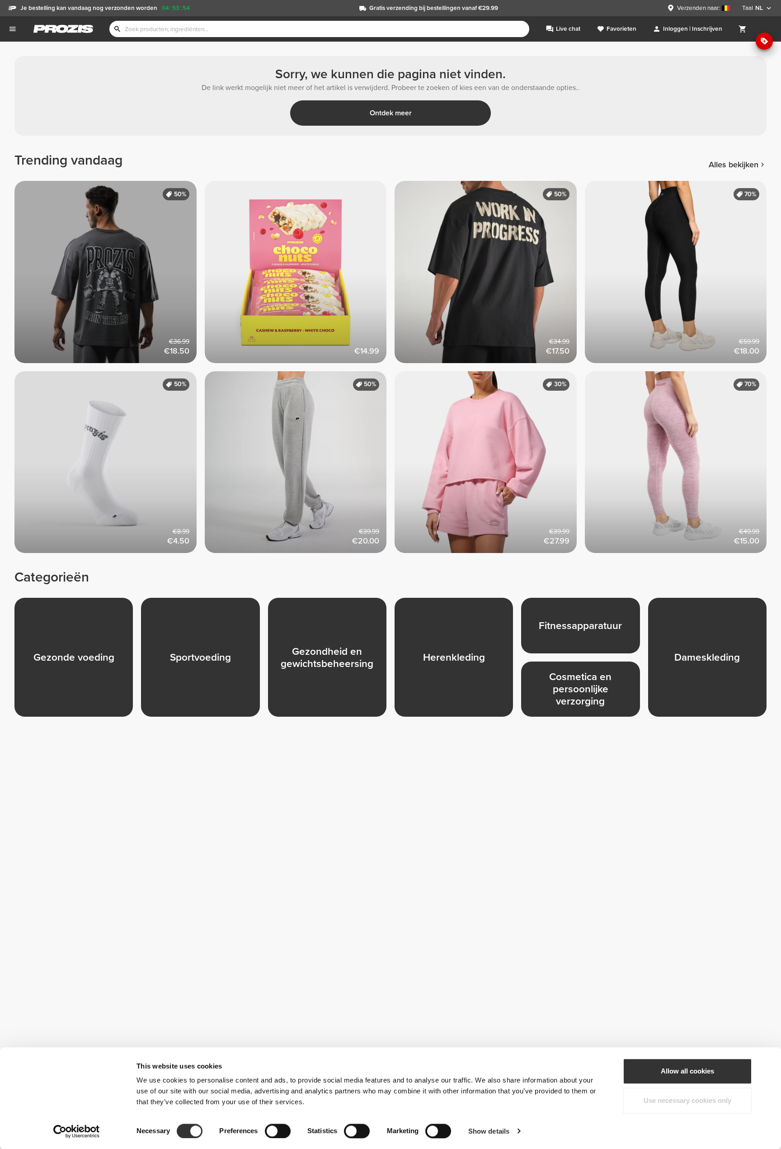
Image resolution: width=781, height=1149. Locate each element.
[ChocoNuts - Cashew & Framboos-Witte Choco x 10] (300, 276)
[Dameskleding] (711, 661)
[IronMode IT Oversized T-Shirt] (109, 276)
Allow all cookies (687, 1071)
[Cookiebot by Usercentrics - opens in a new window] (76, 1131)
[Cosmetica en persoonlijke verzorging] (584, 693)
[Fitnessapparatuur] (584, 629)
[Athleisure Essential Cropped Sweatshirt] (490, 466)
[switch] (278, 1131)
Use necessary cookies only (687, 1101)
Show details (488, 1131)
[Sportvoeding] (204, 661)
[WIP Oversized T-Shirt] (490, 276)
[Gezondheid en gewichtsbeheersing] (331, 661)
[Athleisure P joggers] (300, 466)
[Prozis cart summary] (743, 29)
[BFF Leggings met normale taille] (680, 466)
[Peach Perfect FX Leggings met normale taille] (680, 276)
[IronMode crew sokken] (109, 466)
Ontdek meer (391, 113)
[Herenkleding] (458, 661)
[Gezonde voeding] (77, 661)
